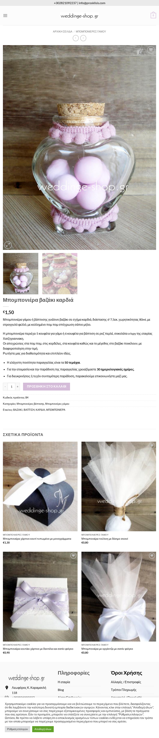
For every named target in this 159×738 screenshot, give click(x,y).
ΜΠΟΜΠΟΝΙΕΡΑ (55, 409)
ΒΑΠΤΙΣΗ (29, 409)
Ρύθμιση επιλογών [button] (17, 729)
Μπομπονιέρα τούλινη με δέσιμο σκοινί (104, 538)
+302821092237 (65, 3)
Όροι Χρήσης (126, 673)
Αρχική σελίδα (62, 31)
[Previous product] (83, 38)
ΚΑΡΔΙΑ (40, 409)
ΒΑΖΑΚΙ (17, 409)
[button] (5, 15)
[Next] (148, 147)
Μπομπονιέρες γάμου (91, 31)
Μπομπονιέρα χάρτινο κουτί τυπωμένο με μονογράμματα (37, 538)
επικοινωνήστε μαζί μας (110, 376)
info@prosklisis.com (92, 3)
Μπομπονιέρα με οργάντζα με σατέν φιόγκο (107, 648)
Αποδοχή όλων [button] (43, 729)
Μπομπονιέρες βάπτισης (30, 403)
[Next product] (76, 38)
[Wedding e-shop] (79, 15)
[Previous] (10, 147)
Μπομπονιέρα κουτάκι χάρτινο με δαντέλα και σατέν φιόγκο (38, 648)
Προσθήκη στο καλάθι (46, 386)
